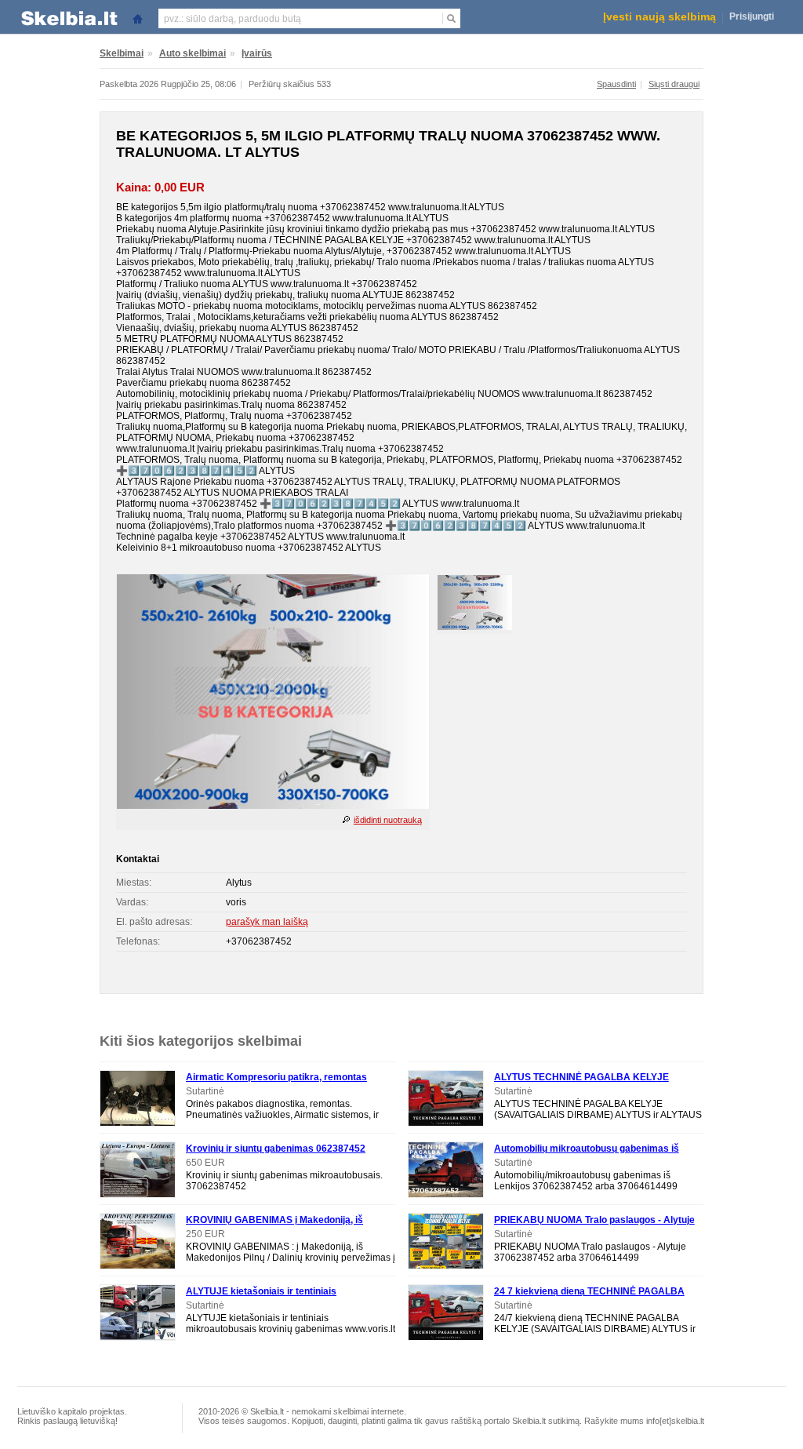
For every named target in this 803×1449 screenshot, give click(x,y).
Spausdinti (616, 84)
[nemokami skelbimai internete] (68, 17)
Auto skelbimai (192, 53)
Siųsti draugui (674, 84)
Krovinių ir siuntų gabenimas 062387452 (275, 1148)
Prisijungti (751, 16)
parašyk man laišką (267, 921)
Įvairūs (257, 53)
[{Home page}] (137, 17)
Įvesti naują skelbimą (659, 16)
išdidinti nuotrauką (388, 820)
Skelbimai (122, 53)
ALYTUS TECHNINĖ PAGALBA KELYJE (581, 1077)
